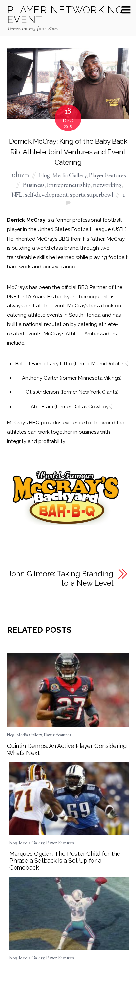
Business (33, 185)
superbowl (100, 195)
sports (77, 195)
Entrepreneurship (68, 185)
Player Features (107, 175)
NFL (16, 195)
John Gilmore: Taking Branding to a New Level (60, 578)
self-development (46, 195)
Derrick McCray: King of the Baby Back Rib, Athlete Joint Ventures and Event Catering (68, 151)
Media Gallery (69, 175)
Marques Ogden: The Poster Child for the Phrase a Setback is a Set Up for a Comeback (64, 860)
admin (19, 175)
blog (44, 175)
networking (107, 185)
